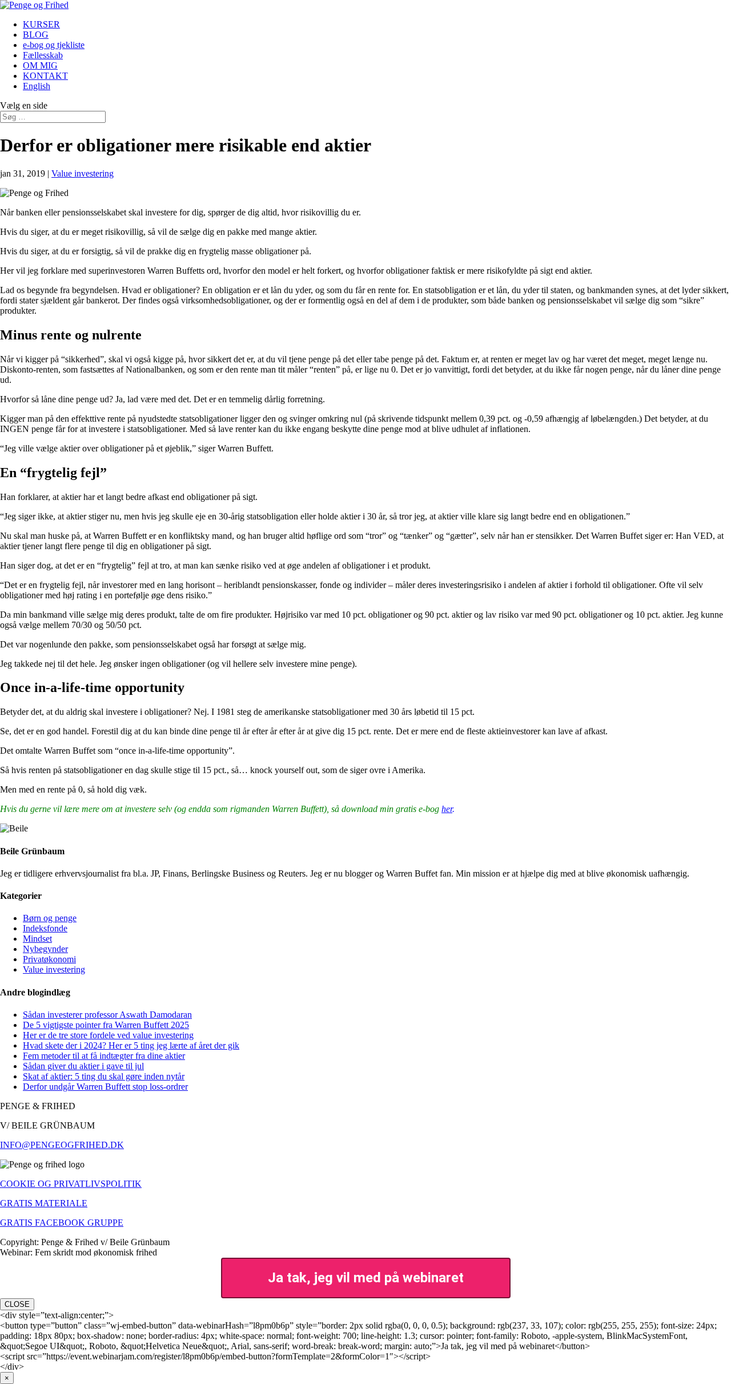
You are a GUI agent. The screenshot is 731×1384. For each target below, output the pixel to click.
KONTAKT (45, 76)
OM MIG (40, 65)
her (446, 809)
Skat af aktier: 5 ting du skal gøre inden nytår (103, 1076)
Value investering (82, 173)
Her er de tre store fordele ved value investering (108, 1035)
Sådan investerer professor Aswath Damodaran (107, 1014)
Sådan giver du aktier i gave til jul (83, 1066)
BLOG (36, 34)
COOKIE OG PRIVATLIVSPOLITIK (71, 1184)
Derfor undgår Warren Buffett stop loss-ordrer (105, 1086)
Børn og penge (50, 918)
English (36, 86)
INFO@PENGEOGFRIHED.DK (62, 1145)
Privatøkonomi (49, 959)
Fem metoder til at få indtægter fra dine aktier (104, 1056)
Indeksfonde (45, 928)
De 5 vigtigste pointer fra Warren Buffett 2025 (106, 1025)
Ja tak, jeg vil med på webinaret (366, 1278)
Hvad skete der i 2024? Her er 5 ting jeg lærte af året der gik (131, 1045)
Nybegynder (45, 949)
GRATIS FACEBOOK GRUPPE (61, 1222)
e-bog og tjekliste (54, 45)
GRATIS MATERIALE (43, 1203)
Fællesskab (43, 55)
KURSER (41, 24)
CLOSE (17, 1304)
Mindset (37, 938)
